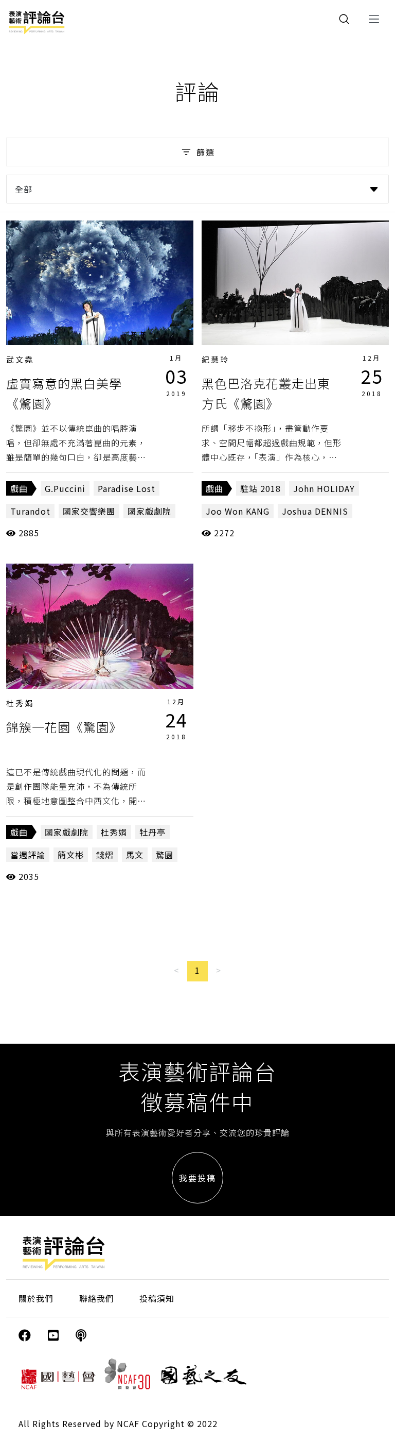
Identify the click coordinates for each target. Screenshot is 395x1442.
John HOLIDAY (324, 488)
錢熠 (105, 855)
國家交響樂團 (89, 511)
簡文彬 (71, 855)
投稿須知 (156, 1298)
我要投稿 (197, 1178)
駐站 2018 (260, 488)
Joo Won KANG (238, 511)
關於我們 (36, 1298)
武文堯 (20, 359)
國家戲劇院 (149, 511)
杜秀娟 (20, 703)
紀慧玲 (215, 359)
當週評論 (27, 855)
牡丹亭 (152, 832)
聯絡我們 (96, 1298)
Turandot (30, 511)
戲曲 (19, 488)
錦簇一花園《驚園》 (64, 727)
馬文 (134, 855)
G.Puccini (65, 488)
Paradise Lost (126, 488)
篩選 (205, 152)
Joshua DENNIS (315, 511)
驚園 (164, 855)
